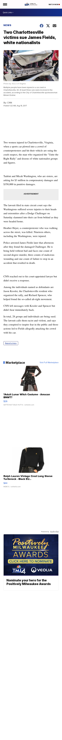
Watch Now (54, 4)
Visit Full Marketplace (49, 363)
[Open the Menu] (4, 4)
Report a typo (11, 343)
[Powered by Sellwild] (54, 532)
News (7, 25)
